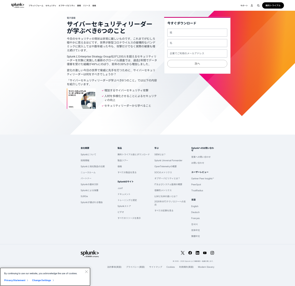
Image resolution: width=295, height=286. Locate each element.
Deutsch (195, 212)
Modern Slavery (206, 267)
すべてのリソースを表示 (129, 218)
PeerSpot (196, 184)
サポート (244, 5)
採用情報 (85, 160)
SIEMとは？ (160, 154)
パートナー (86, 178)
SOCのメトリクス (163, 172)
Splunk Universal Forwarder (168, 160)
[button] (36, 5)
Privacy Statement (14, 280)
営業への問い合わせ (201, 157)
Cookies (170, 267)
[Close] (86, 271)
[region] (45, 277)
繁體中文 (195, 236)
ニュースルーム (88, 172)
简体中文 (195, 230)
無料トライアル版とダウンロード (134, 154)
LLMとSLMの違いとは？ (166, 196)
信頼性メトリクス (163, 190)
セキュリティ (50, 5)
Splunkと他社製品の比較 (93, 166)
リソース (86, 5)
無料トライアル (273, 5)
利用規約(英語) (186, 267)
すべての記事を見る (163, 210)
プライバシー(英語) (135, 267)
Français (195, 218)
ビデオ (121, 212)
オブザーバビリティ (67, 5)
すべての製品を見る (127, 172)
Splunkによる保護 (89, 190)
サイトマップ (155, 267)
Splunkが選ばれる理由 (92, 202)
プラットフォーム (36, 5)
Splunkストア (124, 206)
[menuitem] (36, 5)
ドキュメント (124, 194)
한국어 (194, 224)
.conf (120, 188)
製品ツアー (123, 160)
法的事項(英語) (114, 267)
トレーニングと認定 (127, 200)
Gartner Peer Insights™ (202, 178)
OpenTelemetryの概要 (165, 166)
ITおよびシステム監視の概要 (168, 184)
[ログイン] (252, 5)
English (194, 206)
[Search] (258, 5)
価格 (120, 166)
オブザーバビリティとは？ (167, 178)
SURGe (84, 196)
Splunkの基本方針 (89, 184)
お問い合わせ (197, 163)
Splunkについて (88, 154)
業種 (79, 5)
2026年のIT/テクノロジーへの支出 (170, 203)
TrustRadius (197, 190)
